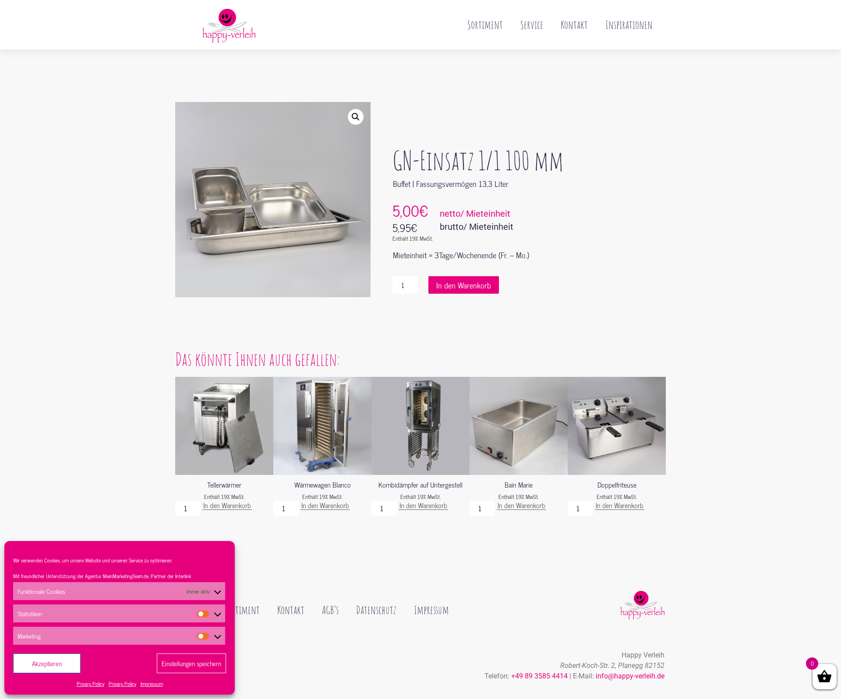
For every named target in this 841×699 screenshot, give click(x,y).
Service (531, 25)
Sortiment (485, 25)
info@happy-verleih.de (630, 676)
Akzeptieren (47, 663)
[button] (356, 117)
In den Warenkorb (463, 285)
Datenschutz (376, 610)
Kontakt (574, 25)
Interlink (183, 576)
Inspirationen (629, 25)
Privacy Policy (90, 683)
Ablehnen (119, 663)
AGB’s (330, 610)
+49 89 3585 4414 (539, 676)
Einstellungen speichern (191, 663)
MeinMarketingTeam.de (125, 576)
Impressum (152, 683)
